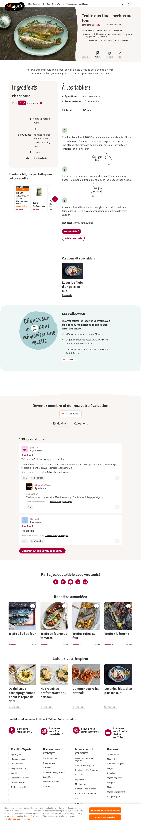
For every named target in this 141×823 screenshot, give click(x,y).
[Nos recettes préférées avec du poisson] (54, 686)
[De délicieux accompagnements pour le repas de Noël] (22, 686)
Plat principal (122, 40)
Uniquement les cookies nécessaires (105, 810)
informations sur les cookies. (19, 818)
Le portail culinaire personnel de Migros (27, 719)
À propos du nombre (41, 103)
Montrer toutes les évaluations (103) (42, 550)
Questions (81, 423)
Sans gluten (91, 40)
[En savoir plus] (72, 288)
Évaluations (61, 423)
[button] (24, 449)
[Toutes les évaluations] (88, 25)
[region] (70, 813)
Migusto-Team (43, 485)
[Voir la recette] (22, 624)
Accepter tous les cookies (105, 817)
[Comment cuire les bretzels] (86, 686)
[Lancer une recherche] (121, 3)
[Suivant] (55, 199)
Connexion (72, 360)
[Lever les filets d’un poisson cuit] (118, 686)
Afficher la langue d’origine (56, 472)
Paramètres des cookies (85, 793)
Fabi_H (34, 447)
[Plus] (117, 478)
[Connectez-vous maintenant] (128, 3)
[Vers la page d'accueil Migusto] (15, 4)
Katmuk (35, 519)
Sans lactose (106, 40)
